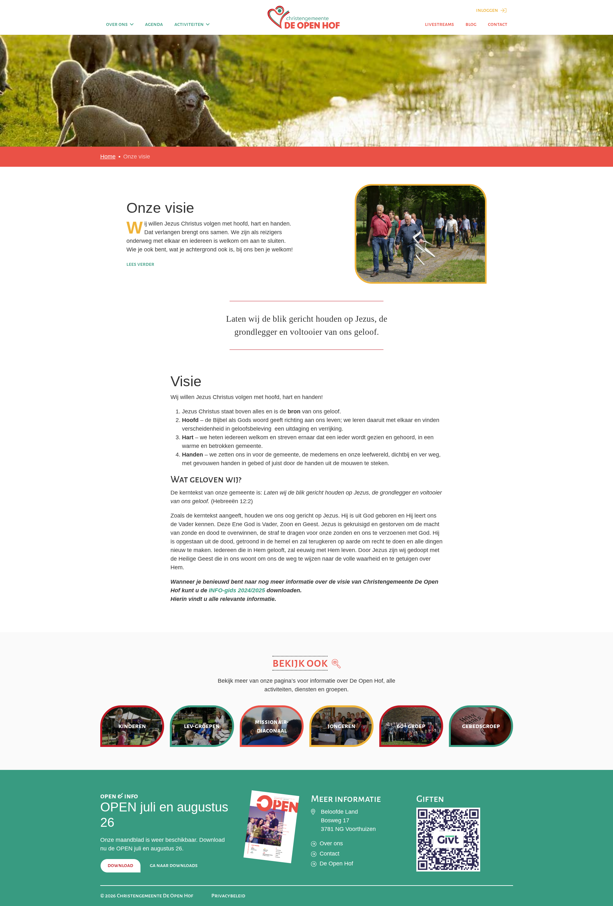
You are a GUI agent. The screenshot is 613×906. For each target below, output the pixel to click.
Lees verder (140, 264)
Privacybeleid (228, 896)
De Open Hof (336, 863)
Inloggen (487, 10)
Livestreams (439, 24)
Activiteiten (189, 24)
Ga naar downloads (174, 865)
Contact (497, 24)
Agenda (154, 24)
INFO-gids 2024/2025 (237, 590)
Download (120, 865)
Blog (470, 24)
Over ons (117, 24)
